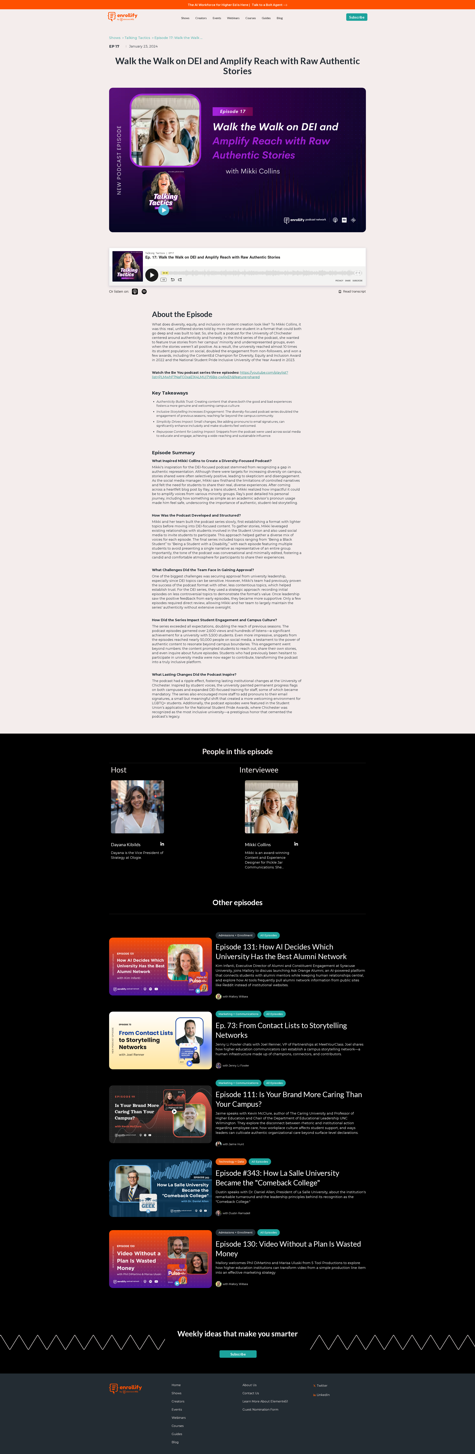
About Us (249, 1385)
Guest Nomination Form (260, 1409)
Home (176, 1385)
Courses (250, 18)
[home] (122, 17)
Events (217, 18)
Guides (266, 18)
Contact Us (251, 1393)
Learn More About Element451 (265, 1401)
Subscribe (356, 17)
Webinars (233, 18)
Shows (185, 18)
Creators (201, 18)
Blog (280, 18)
